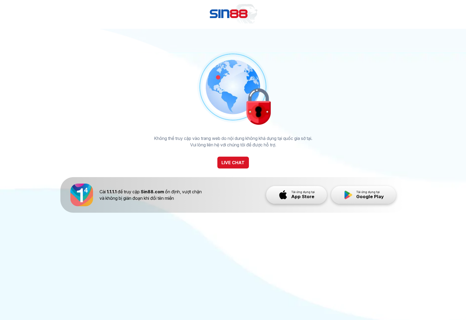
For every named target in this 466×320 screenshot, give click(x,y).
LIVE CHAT (233, 162)
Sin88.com (152, 191)
